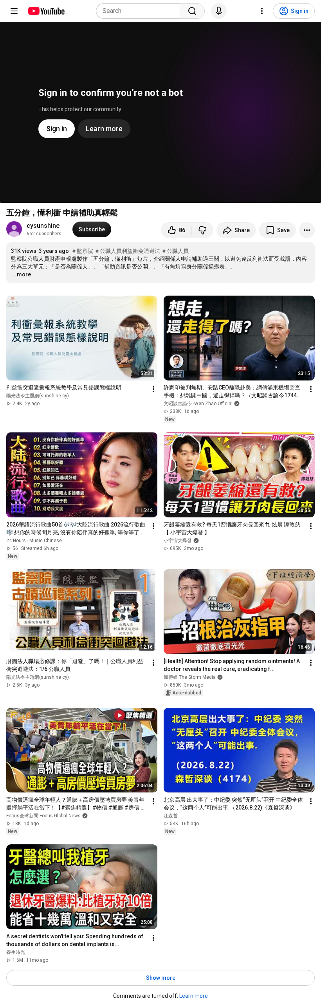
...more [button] (21, 274)
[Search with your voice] (219, 11)
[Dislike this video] (202, 230)
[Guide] (14, 11)
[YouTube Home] (46, 11)
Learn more (193, 996)
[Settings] (262, 11)
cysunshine (44, 225)
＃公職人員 (175, 251)
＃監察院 (82, 251)
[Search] (192, 11)
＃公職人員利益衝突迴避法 (127, 251)
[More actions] (307, 230)
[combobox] (140, 11)
